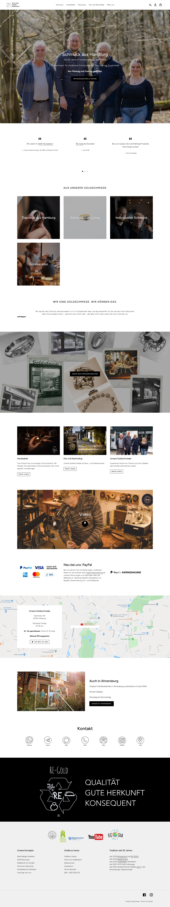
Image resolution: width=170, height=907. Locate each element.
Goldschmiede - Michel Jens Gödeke (142, 901)
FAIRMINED (122, 862)
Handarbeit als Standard (26, 869)
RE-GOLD (135, 856)
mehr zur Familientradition (85, 374)
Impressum (68, 866)
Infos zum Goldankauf (73, 860)
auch (139, 867)
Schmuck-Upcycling (25, 866)
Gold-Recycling (23, 860)
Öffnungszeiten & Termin (85, 79)
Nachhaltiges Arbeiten (26, 856)
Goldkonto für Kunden (26, 863)
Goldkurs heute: (72, 850)
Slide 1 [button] (82, 171)
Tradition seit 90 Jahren (121, 850)
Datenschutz (69, 863)
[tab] (82, 171)
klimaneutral (122, 856)
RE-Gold (79, 144)
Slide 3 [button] (87, 171)
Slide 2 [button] (85, 171)
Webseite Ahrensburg (101, 704)
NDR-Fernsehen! (45, 144)
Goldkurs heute (70, 856)
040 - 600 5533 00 (72, 873)
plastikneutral (122, 859)
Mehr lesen (24, 474)
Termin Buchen (70, 869)
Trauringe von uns (24, 873)
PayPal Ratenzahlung (94, 573)
